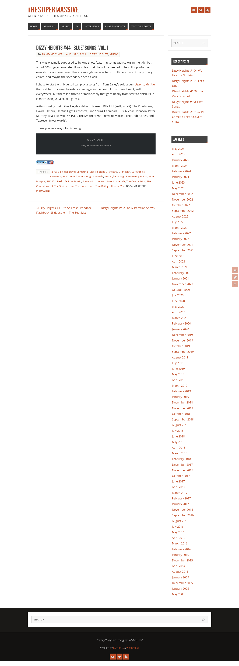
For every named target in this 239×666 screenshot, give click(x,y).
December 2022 (182, 194)
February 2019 (181, 391)
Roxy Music (74, 181)
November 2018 (182, 408)
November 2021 (182, 245)
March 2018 (179, 453)
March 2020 (179, 318)
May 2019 (178, 374)
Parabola (118, 648)
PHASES (51, 181)
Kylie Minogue (118, 176)
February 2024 (181, 171)
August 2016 (180, 521)
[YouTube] (235, 270)
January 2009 (180, 577)
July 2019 (178, 363)
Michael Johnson (137, 176)
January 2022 (180, 239)
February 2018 (181, 459)
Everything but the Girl (63, 176)
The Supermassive (53, 10)
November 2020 (182, 284)
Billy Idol (63, 171)
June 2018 (178, 436)
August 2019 (180, 357)
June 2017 (178, 481)
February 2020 (181, 323)
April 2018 (178, 448)
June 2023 (178, 182)
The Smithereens (64, 186)
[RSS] (235, 284)
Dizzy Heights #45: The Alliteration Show (128, 208)
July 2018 (178, 431)
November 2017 (182, 470)
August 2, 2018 (76, 54)
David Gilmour (77, 171)
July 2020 (178, 295)
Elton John (124, 171)
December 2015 (182, 560)
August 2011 (180, 572)
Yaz (122, 186)
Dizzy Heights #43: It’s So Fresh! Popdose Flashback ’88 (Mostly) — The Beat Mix (64, 210)
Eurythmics (138, 171)
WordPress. (132, 648)
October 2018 (181, 414)
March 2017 (179, 493)
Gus (106, 176)
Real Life (62, 181)
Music (114, 54)
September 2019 (183, 352)
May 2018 (178, 442)
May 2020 (178, 307)
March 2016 (179, 543)
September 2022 (183, 211)
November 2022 (182, 199)
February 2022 (181, 233)
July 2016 (178, 527)
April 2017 (178, 487)
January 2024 (180, 177)
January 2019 (180, 397)
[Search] (203, 43)
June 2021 (178, 256)
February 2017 (181, 498)
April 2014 (178, 566)
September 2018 (183, 419)
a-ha (54, 171)
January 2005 (180, 589)
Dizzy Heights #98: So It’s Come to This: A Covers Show (188, 116)
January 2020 (180, 329)
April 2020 (178, 312)
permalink (43, 190)
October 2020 (181, 290)
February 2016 (181, 549)
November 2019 (182, 340)
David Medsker (52, 54)
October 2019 (181, 346)
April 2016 (178, 538)
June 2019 (178, 369)
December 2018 (182, 402)
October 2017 (181, 476)
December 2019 (182, 335)
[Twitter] (235, 277)
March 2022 (179, 228)
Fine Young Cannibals (90, 176)
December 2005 (182, 583)
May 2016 (178, 532)
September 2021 (183, 250)
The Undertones (84, 186)
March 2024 (179, 166)
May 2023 (178, 188)
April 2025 (178, 154)
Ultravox (114, 186)
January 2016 (180, 555)
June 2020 (178, 301)
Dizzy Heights (99, 54)
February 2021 (181, 273)
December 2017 (182, 465)
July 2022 (178, 222)
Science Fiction (145, 84)
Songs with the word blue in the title (103, 181)
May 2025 (178, 149)
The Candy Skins (136, 181)
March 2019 (179, 386)
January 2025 (180, 160)
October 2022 (181, 205)
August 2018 (180, 425)
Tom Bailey (102, 186)
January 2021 (180, 278)
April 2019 (178, 380)
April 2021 (178, 261)
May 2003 (178, 594)
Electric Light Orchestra (103, 171)
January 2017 (180, 504)
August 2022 (180, 216)
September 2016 (183, 515)
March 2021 (179, 267)
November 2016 (182, 510)
